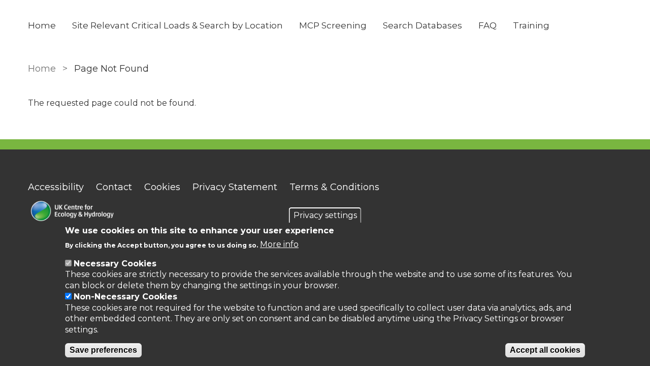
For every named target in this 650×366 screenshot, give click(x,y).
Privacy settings (325, 215)
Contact (114, 187)
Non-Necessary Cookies (125, 296)
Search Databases (422, 25)
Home (42, 25)
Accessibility (56, 187)
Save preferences (103, 350)
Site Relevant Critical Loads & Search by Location (177, 25)
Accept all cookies (545, 350)
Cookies (162, 187)
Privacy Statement (234, 187)
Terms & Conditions (334, 187)
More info (279, 245)
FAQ (487, 25)
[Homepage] (113, 212)
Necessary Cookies (115, 263)
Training (531, 25)
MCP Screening (333, 25)
